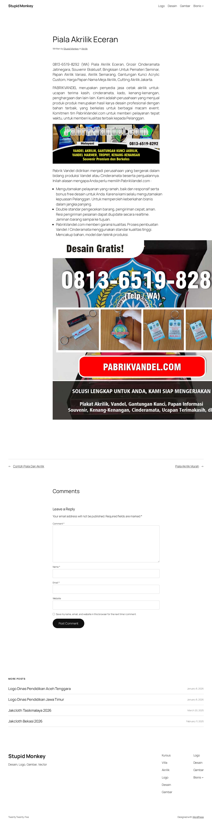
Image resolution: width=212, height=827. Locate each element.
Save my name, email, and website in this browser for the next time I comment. (96, 614)
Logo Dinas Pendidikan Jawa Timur (36, 699)
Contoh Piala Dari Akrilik (28, 466)
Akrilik (84, 48)
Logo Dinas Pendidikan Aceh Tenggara (39, 689)
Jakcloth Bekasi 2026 (25, 721)
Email (56, 582)
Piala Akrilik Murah (187, 466)
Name (56, 566)
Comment (58, 523)
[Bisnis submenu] (203, 6)
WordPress (198, 817)
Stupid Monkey (20, 5)
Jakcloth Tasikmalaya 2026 (30, 710)
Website (57, 598)
